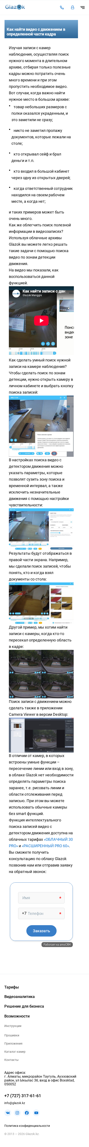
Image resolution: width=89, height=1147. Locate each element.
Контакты (11, 1060)
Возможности (17, 1016)
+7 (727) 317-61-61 (22, 1095)
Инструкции (12, 1026)
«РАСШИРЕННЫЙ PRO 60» (45, 846)
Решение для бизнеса (24, 1006)
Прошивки (11, 1035)
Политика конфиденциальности (27, 1125)
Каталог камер (14, 1051)
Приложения (13, 1043)
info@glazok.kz (14, 1103)
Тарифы (11, 987)
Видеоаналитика (19, 996)
